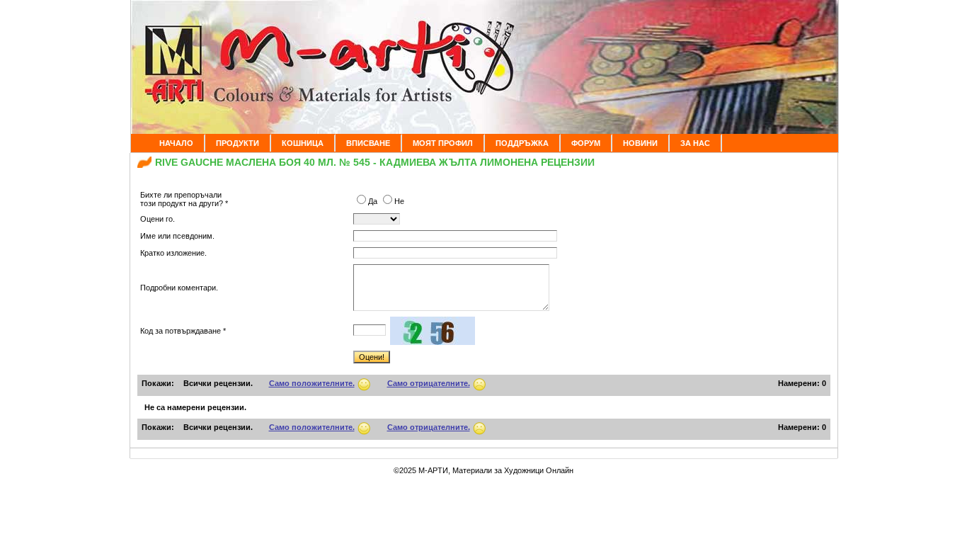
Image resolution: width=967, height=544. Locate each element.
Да (373, 201)
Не (399, 201)
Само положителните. (312, 383)
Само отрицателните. (428, 383)
